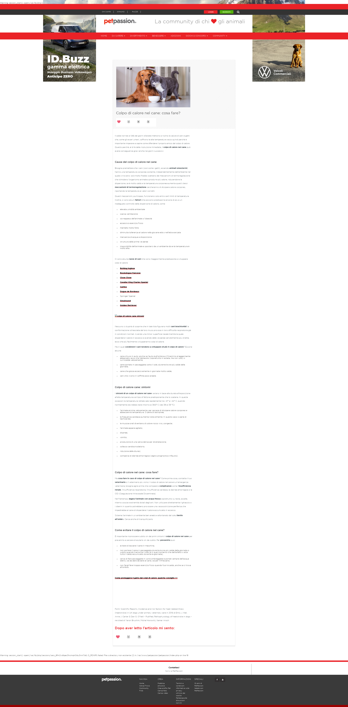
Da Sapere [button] (118, 36)
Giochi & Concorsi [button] (196, 36)
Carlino (123, 287)
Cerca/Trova (144, 686)
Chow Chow (125, 278)
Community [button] (219, 36)
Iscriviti (227, 12)
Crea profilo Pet (164, 688)
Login (210, 12)
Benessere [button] (158, 36)
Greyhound (125, 301)
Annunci (121, 12)
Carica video (163, 693)
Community (144, 688)
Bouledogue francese (130, 273)
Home (104, 36)
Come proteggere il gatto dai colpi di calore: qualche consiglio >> (146, 578)
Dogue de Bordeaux (129, 291)
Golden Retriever (128, 305)
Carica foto (162, 690)
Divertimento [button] (138, 36)
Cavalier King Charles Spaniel (134, 282)
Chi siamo (106, 12)
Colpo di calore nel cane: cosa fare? (148, 113)
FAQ (141, 690)
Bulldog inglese (127, 268)
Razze (135, 12)
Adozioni (176, 36)
